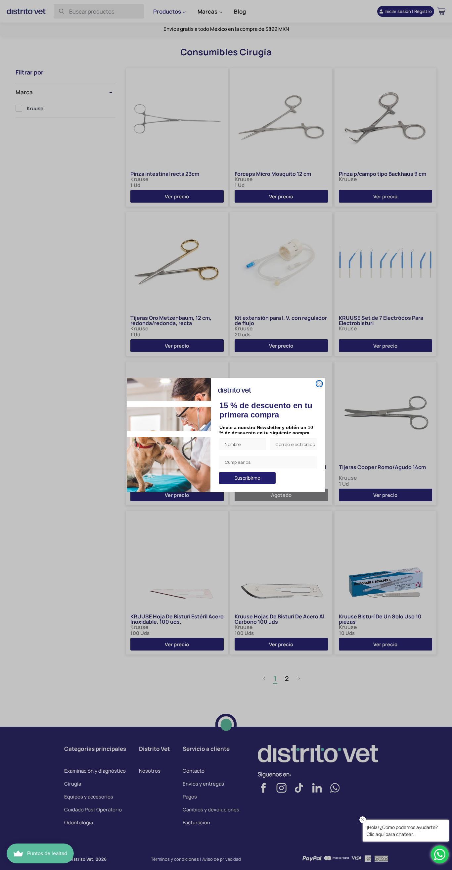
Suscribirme (247, 478)
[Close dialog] (319, 383)
